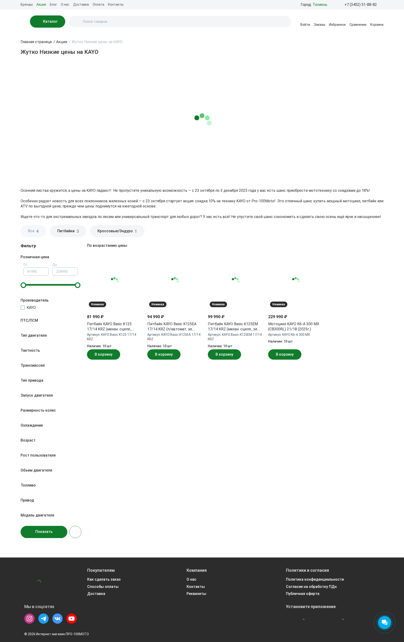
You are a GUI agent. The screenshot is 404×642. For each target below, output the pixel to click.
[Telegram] (43, 618)
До (54, 264)
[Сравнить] (135, 272)
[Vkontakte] (57, 618)
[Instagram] (29, 618)
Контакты (115, 4)
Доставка (81, 4)
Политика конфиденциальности (315, 579)
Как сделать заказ (104, 579)
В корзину (103, 354)
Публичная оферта (302, 593)
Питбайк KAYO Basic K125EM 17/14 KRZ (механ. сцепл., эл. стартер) (233, 327)
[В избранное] (135, 260)
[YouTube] (71, 618)
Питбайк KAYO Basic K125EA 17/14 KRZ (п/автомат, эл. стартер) (171, 327)
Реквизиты (196, 593)
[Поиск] (76, 21)
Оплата (98, 4)
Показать (44, 531)
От (25, 264)
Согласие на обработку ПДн (311, 586)
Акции (41, 4)
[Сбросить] (75, 532)
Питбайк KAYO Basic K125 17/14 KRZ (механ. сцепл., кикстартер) (109, 327)
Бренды (27, 4)
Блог (53, 4)
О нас (65, 4)
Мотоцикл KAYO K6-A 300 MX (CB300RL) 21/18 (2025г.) (293, 326)
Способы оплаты (103, 586)
